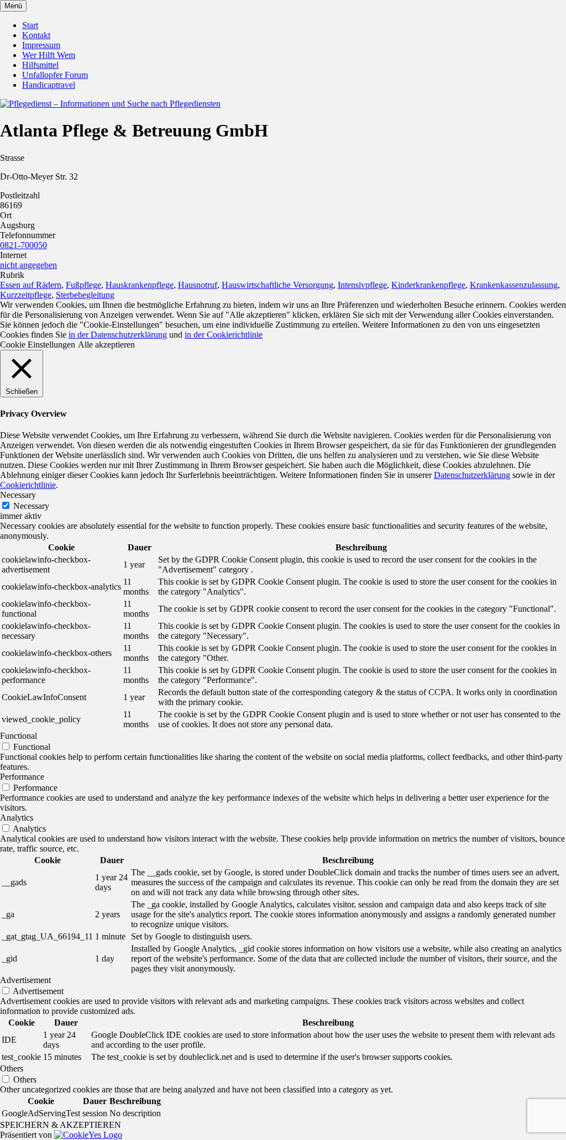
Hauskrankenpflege (140, 285)
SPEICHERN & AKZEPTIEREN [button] (60, 1125)
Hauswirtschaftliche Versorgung (277, 285)
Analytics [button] (16, 817)
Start (30, 25)
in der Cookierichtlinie (224, 334)
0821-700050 (23, 245)
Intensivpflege (362, 285)
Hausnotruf (197, 285)
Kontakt (36, 35)
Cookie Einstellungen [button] (37, 344)
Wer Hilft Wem (48, 55)
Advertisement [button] (25, 980)
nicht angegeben (28, 265)
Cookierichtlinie (28, 485)
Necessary (31, 506)
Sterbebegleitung (85, 295)
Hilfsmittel (40, 65)
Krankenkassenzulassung (514, 285)
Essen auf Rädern (30, 285)
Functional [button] (18, 735)
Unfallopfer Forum (55, 75)
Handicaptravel (48, 85)
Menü (13, 6)
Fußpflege (83, 285)
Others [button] (11, 1068)
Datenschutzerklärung (472, 475)
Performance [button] (22, 776)
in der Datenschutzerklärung (118, 334)
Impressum (41, 45)
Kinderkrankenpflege (428, 285)
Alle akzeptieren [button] (106, 344)
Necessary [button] (18, 495)
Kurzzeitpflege (25, 295)
